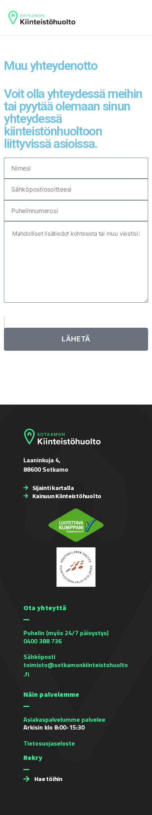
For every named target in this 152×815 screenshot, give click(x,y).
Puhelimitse (21, 318)
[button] (139, 18)
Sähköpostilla (24, 323)
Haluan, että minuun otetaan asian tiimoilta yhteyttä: (72, 313)
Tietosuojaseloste (49, 743)
